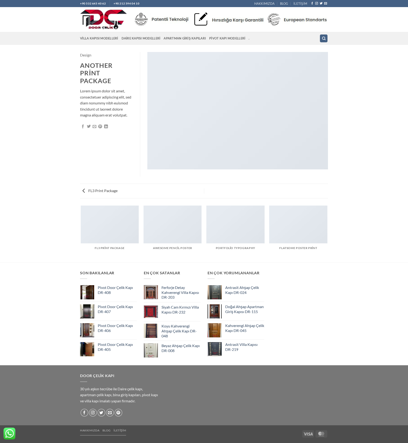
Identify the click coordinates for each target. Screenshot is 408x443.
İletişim (300, 3)
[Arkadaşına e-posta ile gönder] (94, 127)
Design (85, 55)
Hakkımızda (264, 3)
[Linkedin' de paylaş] (106, 127)
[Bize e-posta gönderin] (325, 3)
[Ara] (323, 38)
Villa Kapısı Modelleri (99, 38)
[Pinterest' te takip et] (118, 413)
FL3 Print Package (103, 190)
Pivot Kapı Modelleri (227, 38)
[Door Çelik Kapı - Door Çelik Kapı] (103, 19)
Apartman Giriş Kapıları (185, 38)
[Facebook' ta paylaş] (83, 127)
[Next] (327, 233)
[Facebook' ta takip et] (312, 3)
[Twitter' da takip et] (321, 3)
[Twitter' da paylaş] (89, 127)
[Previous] (81, 233)
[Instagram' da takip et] (316, 3)
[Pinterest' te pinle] (100, 127)
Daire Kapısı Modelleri (141, 38)
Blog (284, 3)
